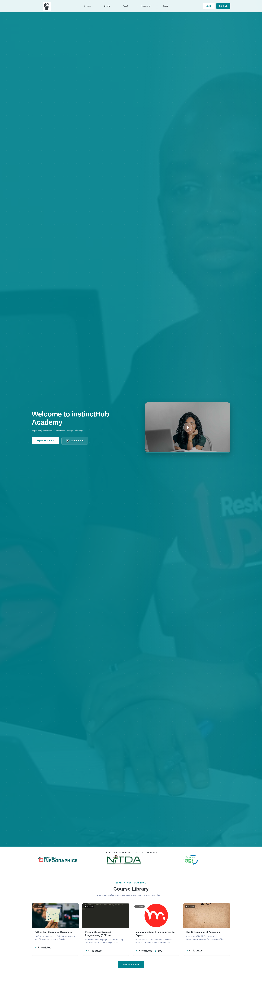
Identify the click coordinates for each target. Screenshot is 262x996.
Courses (87, 6)
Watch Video (77, 440)
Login (209, 6)
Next (232, 859)
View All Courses (131, 964)
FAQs (165, 6)
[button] (187, 427)
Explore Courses (45, 440)
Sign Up (223, 6)
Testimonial (145, 6)
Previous (29, 859)
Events (107, 6)
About (125, 6)
